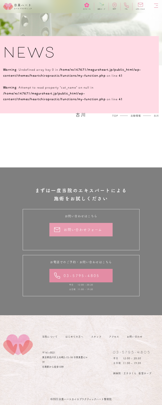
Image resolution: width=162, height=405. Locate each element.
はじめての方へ (74, 336)
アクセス (114, 336)
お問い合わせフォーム (83, 229)
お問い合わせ (134, 336)
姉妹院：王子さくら (125, 373)
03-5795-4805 (82, 275)
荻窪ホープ (145, 373)
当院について (50, 336)
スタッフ (96, 336)
